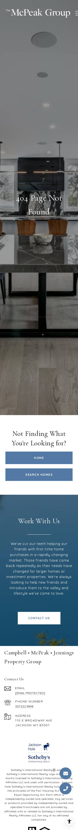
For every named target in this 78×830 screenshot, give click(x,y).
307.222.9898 (24, 706)
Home (39, 458)
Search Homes (39, 475)
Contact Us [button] (39, 618)
